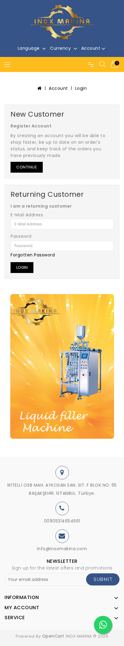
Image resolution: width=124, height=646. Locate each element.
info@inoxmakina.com (62, 549)
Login (81, 88)
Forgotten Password (33, 255)
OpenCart (53, 636)
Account (58, 88)
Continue (26, 167)
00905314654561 (62, 521)
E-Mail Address (27, 215)
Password (21, 236)
